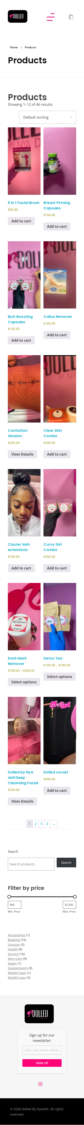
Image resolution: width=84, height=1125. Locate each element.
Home (14, 47)
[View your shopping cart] (70, 17)
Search (13, 851)
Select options (24, 682)
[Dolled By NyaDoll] (22, 16)
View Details (22, 454)
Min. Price (14, 911)
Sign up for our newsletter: (42, 1038)
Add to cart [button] (21, 221)
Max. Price (69, 911)
